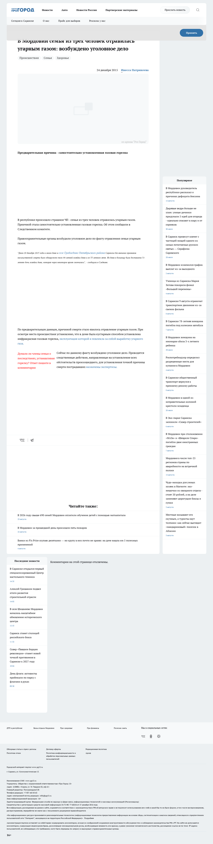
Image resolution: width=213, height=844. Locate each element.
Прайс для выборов (69, 20)
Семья (48, 58)
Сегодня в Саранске (22, 20)
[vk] (22, 440)
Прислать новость (175, 9)
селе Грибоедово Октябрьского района (82, 253)
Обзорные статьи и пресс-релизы (21, 749)
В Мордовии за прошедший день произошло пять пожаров (52, 529)
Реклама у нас (97, 20)
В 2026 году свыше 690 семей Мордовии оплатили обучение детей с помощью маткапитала (72, 517)
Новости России (86, 10)
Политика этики (14, 753)
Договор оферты (53, 749)
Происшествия (29, 58)
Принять (191, 32)
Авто (64, 10)
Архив (88, 753)
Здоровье (63, 58)
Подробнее (89, 818)
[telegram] (33, 440)
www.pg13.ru (37, 767)
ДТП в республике (14, 728)
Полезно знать (120, 728)
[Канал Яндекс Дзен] (159, 736)
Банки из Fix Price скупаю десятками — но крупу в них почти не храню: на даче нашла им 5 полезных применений (78, 544)
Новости (47, 10)
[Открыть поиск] (198, 10)
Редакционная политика (96, 749)
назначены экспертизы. (102, 367)
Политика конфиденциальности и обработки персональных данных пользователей (61, 756)
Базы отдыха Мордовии (44, 728)
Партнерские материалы (121, 10)
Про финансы (93, 728)
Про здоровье (66, 728)
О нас (46, 20)
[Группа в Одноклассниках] (151, 736)
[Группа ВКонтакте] (143, 736)
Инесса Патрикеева (135, 70)
